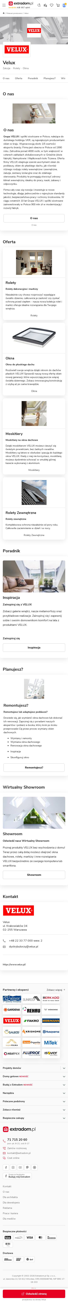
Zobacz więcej (54, 990)
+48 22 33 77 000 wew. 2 (25, 941)
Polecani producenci (14, 13)
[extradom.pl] (21, 3)
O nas (6, 1191)
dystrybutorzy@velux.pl (23, 947)
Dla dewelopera (11, 1202)
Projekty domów (12, 1068)
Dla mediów (9, 1218)
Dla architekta (10, 1197)
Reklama (7, 1208)
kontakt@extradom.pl (19, 1153)
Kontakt (7, 1186)
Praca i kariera (10, 1213)
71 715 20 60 (17, 1140)
